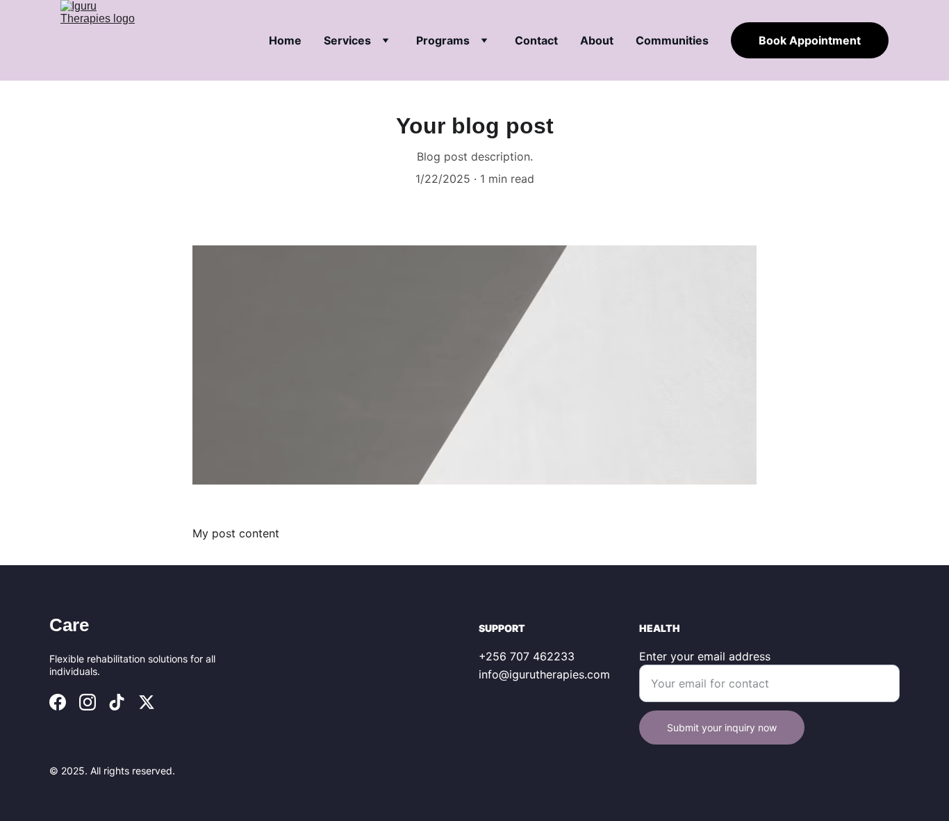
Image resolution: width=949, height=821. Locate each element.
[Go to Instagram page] (87, 702)
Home (285, 40)
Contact (536, 40)
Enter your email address (704, 656)
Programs (443, 40)
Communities (672, 40)
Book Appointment (810, 40)
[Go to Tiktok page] (116, 702)
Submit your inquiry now (722, 727)
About (596, 40)
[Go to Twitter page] (146, 702)
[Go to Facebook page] (57, 702)
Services (347, 40)
